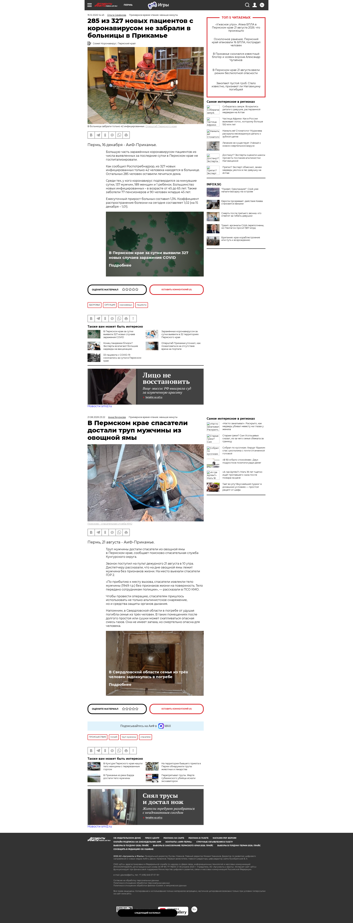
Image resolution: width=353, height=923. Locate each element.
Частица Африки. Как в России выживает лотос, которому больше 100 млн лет (242, 121)
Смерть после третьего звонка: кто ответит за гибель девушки (241, 214)
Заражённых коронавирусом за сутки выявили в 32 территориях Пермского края (180, 334)
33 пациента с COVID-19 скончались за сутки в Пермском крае (122, 357)
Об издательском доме (127, 838)
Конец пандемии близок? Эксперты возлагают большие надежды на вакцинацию (120, 346)
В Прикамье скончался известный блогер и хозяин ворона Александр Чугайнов (236, 57)
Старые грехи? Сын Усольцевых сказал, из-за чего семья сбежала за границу (243, 438)
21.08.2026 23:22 (96, 417)
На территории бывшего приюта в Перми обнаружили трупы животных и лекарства (181, 766)
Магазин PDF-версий (224, 838)
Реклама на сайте (173, 838)
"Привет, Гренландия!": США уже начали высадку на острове (239, 190)
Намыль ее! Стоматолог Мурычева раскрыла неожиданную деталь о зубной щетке (242, 133)
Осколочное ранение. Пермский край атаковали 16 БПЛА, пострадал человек (236, 42)
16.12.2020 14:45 (96, 15)
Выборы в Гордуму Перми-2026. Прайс (239, 845)
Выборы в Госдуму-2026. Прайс (131, 845)
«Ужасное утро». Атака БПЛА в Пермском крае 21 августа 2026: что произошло (236, 27)
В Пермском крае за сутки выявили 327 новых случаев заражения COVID (148, 255)
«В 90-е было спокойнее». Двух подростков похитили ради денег (241, 461)
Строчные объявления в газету (214, 842)
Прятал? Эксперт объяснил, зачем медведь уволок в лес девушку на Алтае (242, 170)
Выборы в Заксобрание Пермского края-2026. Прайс (183, 845)
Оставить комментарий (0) (176, 289)
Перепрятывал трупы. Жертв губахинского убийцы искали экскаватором (178, 778)
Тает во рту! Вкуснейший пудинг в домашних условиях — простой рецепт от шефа (242, 487)
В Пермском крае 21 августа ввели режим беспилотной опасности (236, 72)
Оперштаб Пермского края (161, 126)
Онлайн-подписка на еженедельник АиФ (137, 842)
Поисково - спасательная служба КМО (110, 523)
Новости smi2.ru (100, 406)
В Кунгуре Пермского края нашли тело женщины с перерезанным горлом (122, 766)
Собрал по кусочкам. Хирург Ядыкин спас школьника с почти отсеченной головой (243, 450)
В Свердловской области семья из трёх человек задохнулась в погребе (148, 674)
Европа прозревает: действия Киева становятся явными (242, 202)
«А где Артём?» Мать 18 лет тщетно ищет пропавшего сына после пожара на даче (242, 475)
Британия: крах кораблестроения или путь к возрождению (240, 238)
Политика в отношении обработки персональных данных (141, 883)
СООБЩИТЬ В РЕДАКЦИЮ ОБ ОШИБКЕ (133, 849)
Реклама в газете (198, 838)
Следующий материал (147, 913)
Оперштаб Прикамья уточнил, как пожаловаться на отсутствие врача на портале (181, 346)
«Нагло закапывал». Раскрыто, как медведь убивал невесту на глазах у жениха (243, 426)
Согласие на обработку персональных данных (136, 880)
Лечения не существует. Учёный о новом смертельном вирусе (241, 144)
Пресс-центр (152, 838)
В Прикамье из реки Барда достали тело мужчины (118, 777)
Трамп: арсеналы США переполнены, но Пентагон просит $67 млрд (242, 226)
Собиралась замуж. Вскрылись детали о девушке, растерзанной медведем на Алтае (241, 109)
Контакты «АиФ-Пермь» (178, 842)
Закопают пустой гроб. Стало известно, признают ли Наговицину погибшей (236, 86)
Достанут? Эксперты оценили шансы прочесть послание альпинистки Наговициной (243, 158)
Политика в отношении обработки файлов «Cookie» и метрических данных (149, 885)
